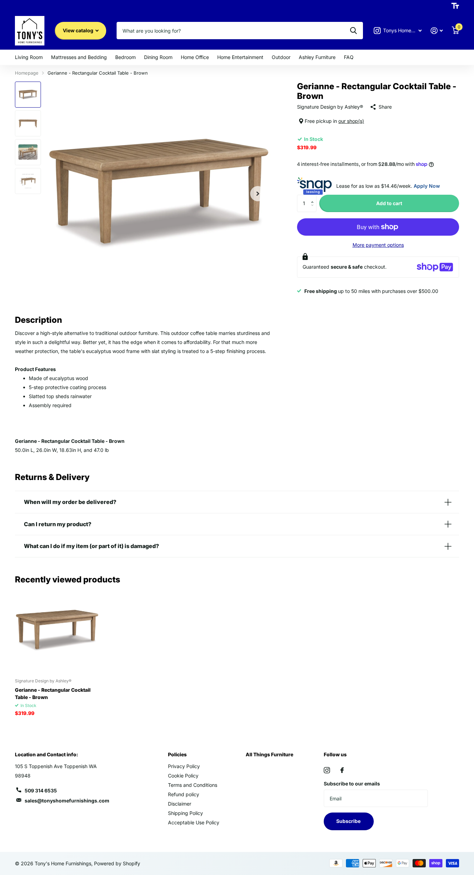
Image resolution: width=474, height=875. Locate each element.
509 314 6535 (41, 790)
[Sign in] (436, 31)
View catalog (78, 30)
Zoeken (353, 30)
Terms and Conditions (192, 785)
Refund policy (183, 794)
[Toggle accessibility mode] (455, 5)
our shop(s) (351, 121)
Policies (177, 754)
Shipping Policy (185, 813)
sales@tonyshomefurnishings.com (67, 801)
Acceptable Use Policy (193, 822)
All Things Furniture (269, 754)
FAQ (349, 57)
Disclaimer (179, 804)
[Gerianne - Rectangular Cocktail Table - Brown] (57, 630)
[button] (314, 197)
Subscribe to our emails (352, 783)
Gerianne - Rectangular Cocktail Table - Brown (53, 693)
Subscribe (349, 821)
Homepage (27, 73)
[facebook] (342, 770)
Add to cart (389, 203)
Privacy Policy (184, 766)
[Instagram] (327, 770)
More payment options (378, 245)
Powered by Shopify (117, 863)
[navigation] (28, 95)
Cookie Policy (183, 776)
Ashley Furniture (317, 57)
